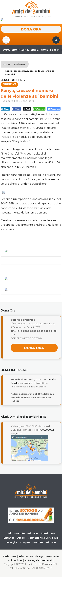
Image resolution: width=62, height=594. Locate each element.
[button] (6, 40)
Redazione (9, 556)
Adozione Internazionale (22, 533)
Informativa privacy (31, 556)
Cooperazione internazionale (38, 542)
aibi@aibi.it (16, 433)
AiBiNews (19, 64)
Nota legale (32, 560)
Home (6, 64)
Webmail (46, 560)
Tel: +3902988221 (45, 429)
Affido (21, 537)
